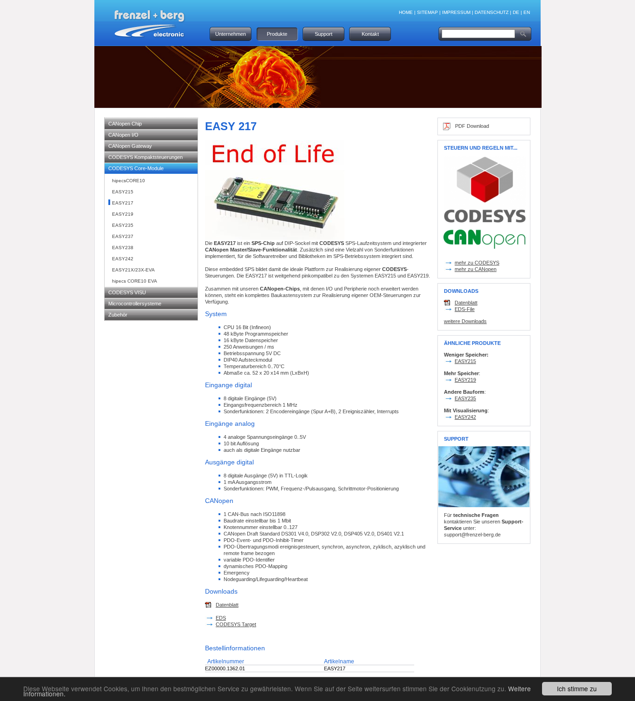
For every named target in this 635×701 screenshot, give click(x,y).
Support (323, 34)
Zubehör (117, 314)
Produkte (277, 34)
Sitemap (427, 12)
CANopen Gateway (130, 146)
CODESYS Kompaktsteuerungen (145, 157)
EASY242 (122, 258)
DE (516, 12)
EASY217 (122, 202)
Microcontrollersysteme (134, 303)
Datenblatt (227, 605)
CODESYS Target (236, 624)
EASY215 (122, 191)
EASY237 (122, 236)
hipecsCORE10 (128, 180)
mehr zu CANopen (475, 269)
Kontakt (370, 34)
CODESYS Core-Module (136, 168)
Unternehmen (230, 34)
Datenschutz (492, 12)
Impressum (456, 12)
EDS (221, 618)
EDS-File (465, 309)
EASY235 (122, 225)
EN (526, 12)
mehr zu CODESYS (477, 262)
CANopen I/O (123, 135)
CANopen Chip (125, 123)
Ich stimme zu (577, 688)
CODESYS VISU (127, 292)
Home (406, 12)
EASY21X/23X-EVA (133, 269)
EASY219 (122, 214)
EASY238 (122, 247)
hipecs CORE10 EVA (134, 281)
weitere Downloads (465, 321)
